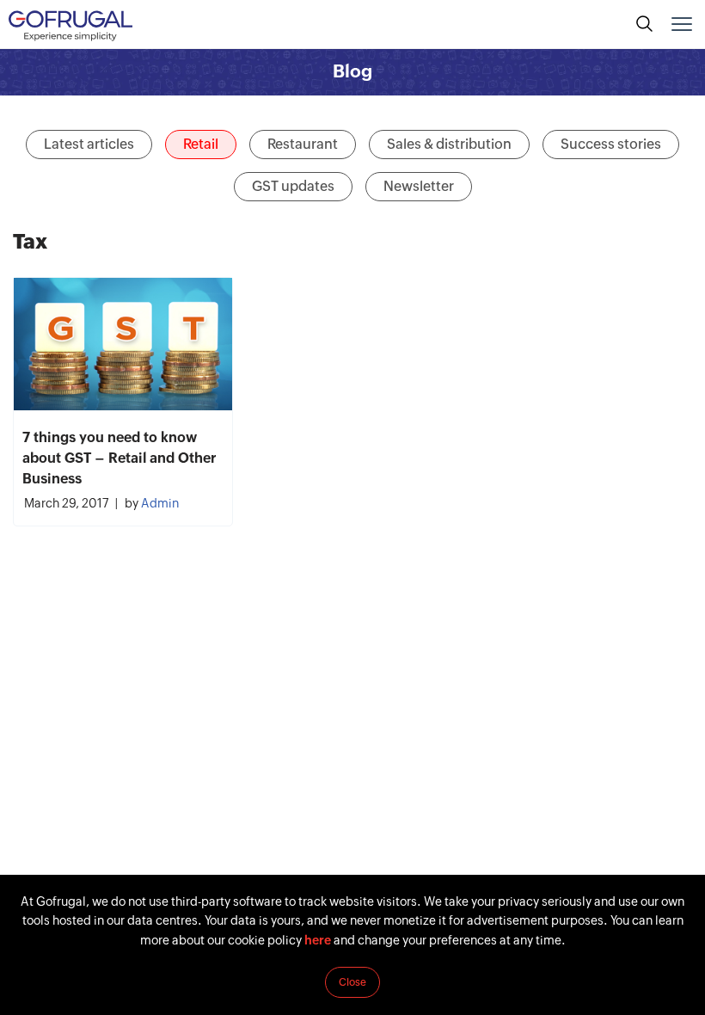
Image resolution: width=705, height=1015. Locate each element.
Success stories (611, 144)
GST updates (293, 186)
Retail (200, 144)
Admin (160, 503)
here (317, 940)
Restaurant (302, 144)
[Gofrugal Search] (644, 24)
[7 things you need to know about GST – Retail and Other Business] (123, 344)
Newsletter (418, 186)
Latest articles (89, 144)
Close (352, 982)
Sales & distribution (449, 144)
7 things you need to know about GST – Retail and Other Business (119, 458)
